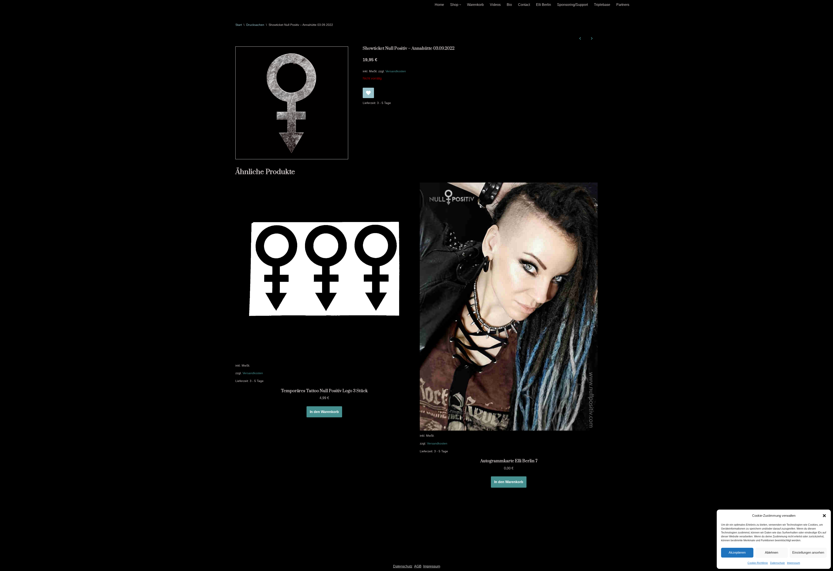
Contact (524, 5)
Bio (509, 5)
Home (439, 5)
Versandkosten (395, 71)
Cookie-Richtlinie (758, 562)
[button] (824, 515)
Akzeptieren (737, 552)
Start (238, 24)
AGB (417, 566)
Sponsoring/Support (572, 5)
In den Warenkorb (324, 412)
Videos (495, 5)
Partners (622, 5)
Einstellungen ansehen (808, 552)
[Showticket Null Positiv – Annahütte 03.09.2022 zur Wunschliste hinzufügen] (368, 93)
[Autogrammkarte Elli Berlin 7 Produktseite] (509, 307)
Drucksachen (255, 24)
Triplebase (602, 5)
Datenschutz (777, 562)
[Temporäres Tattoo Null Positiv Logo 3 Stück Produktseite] (324, 271)
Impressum (793, 562)
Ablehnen (771, 552)
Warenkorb (475, 5)
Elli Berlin (543, 5)
